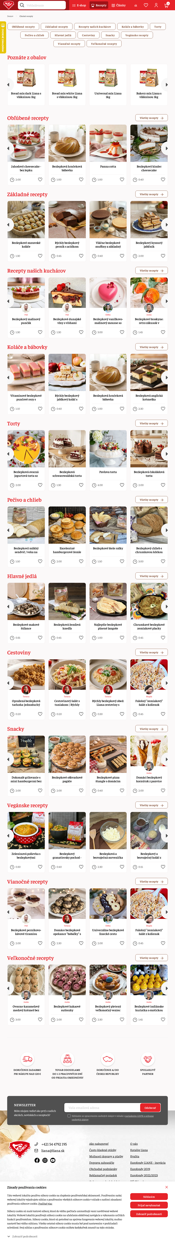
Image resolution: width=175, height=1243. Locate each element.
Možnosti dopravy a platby (106, 1156)
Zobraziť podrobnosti (149, 1214)
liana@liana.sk (52, 1150)
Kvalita (134, 1156)
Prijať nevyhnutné (149, 1205)
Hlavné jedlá (63, 35)
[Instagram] (45, 1159)
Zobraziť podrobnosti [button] (24, 1236)
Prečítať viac (45, 1203)
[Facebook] (38, 1159)
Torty (157, 26)
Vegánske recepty (137, 35)
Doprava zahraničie (101, 1162)
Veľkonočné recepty (104, 43)
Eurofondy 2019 (140, 1169)
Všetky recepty (149, 117)
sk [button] (135, 5)
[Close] (167, 1187)
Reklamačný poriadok (103, 1175)
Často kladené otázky (102, 1150)
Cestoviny (88, 35)
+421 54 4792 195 (54, 1144)
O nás (134, 1143)
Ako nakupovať (99, 1143)
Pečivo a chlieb (34, 35)
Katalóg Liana (139, 1150)
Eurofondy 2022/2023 (144, 1175)
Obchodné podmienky (103, 1169)
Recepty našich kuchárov (95, 26)
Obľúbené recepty (23, 26)
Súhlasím (149, 1196)
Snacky (110, 35)
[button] (40, 179)
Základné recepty (56, 26)
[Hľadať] (22, 4)
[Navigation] (7, 85)
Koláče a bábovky (133, 26)
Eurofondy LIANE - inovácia (148, 1162)
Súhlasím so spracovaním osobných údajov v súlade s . (113, 1117)
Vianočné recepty (69, 43)
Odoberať (150, 1107)
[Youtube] (52, 1159)
